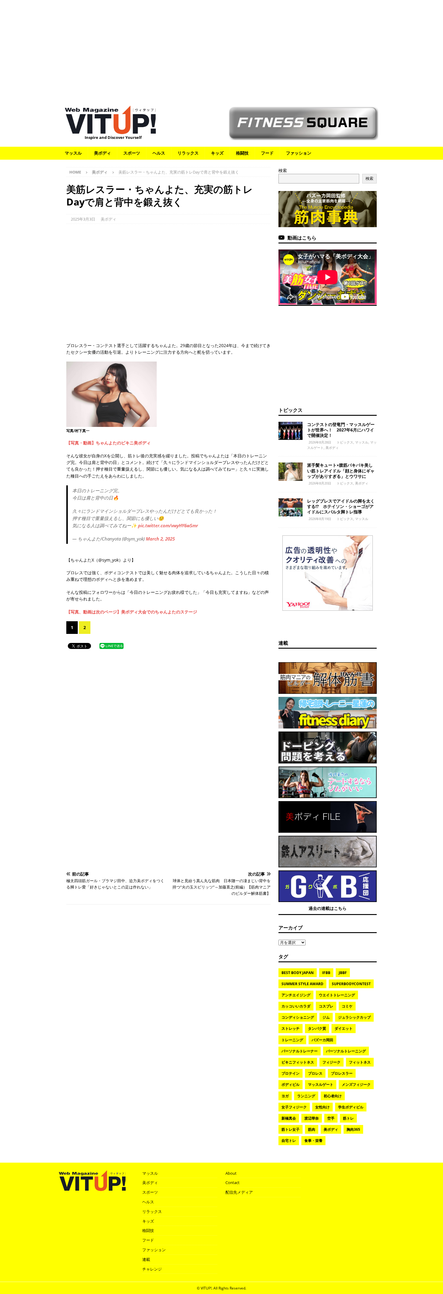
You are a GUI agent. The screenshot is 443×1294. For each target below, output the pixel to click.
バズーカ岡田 (322, 1039)
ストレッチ (290, 1028)
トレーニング (292, 1039)
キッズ (217, 153)
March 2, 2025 (160, 539)
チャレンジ (152, 1269)
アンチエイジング (295, 995)
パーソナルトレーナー (299, 1051)
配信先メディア (239, 1192)
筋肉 (311, 1129)
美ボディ (102, 153)
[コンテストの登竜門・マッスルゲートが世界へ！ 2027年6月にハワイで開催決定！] (290, 431)
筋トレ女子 (290, 1129)
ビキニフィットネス (297, 1062)
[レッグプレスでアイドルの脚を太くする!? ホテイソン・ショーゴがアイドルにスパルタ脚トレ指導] (290, 507)
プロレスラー (342, 1073)
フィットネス (360, 1062)
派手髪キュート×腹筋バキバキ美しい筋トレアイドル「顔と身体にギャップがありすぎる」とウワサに (341, 470)
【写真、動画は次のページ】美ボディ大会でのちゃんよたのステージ (131, 612)
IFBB (326, 972)
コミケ (347, 1006)
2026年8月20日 (320, 483)
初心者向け (333, 1095)
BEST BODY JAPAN (297, 972)
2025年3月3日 (83, 219)
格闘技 (242, 153)
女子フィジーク (294, 1107)
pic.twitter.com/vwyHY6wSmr (168, 525)
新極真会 (288, 1118)
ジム (326, 1017)
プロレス (315, 1073)
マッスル (73, 153)
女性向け (322, 1107)
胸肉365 (353, 1129)
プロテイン (290, 1073)
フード (267, 153)
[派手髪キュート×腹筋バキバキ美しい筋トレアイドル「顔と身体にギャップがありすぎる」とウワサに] (290, 471)
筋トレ (348, 1118)
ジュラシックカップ (354, 1017)
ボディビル (290, 1084)
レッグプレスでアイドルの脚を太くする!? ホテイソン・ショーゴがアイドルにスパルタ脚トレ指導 (341, 506)
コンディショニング (297, 1017)
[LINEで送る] (111, 645)
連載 (283, 643)
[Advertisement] (221, 50)
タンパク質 (317, 1028)
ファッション (298, 153)
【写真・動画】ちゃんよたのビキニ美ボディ (108, 443)
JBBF (343, 972)
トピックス (290, 410)
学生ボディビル (350, 1107)
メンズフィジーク (356, 1084)
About (231, 1173)
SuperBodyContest (351, 983)
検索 (282, 170)
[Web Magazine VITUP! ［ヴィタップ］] (110, 130)
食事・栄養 (313, 1140)
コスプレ (326, 1006)
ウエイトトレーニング (337, 995)
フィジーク (331, 1062)
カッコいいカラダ (295, 1006)
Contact (232, 1182)
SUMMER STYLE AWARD (302, 983)
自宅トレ (288, 1140)
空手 (331, 1118)
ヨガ (285, 1095)
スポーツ (131, 153)
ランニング (306, 1095)
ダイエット (344, 1028)
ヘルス (158, 153)
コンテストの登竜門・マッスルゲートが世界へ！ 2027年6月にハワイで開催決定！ (341, 429)
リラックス (188, 153)
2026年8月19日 (320, 518)
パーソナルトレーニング (346, 1051)
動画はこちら (301, 237)
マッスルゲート (320, 1084)
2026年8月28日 (320, 442)
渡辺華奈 (311, 1118)
